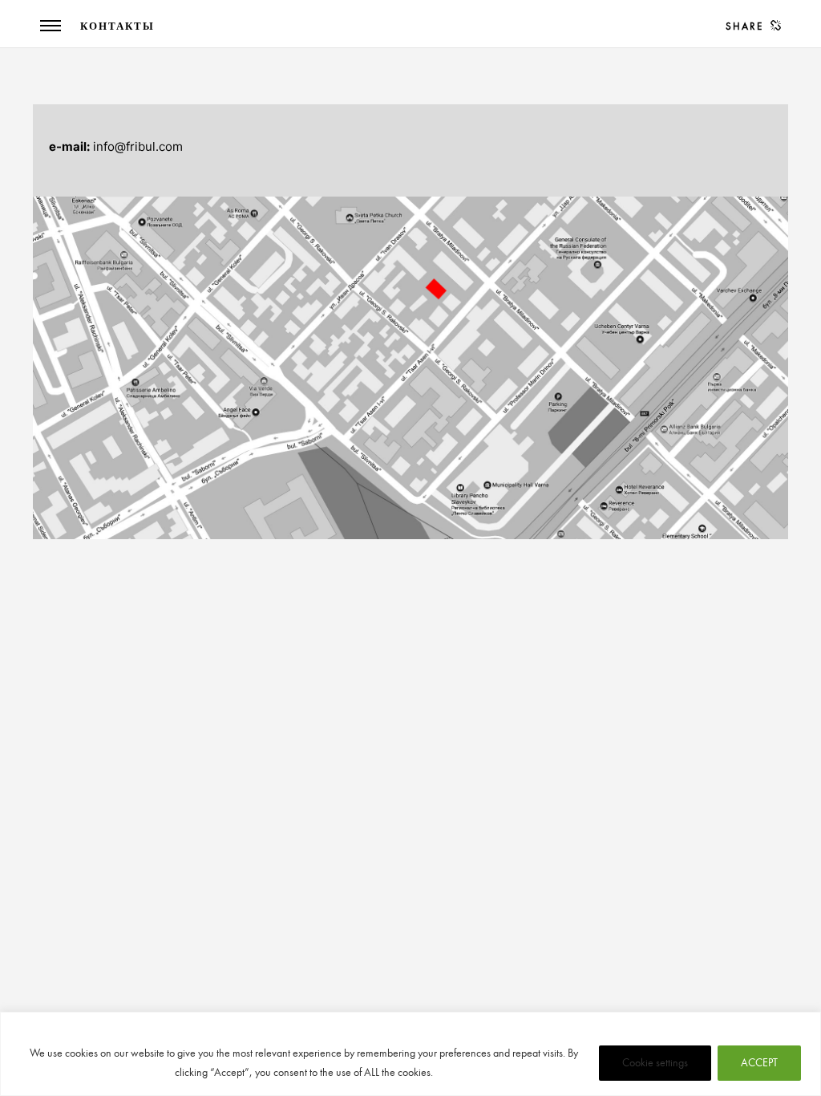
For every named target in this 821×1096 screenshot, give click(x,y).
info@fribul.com (138, 146)
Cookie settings (655, 1063)
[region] (410, 1054)
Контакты (117, 26)
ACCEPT (759, 1063)
